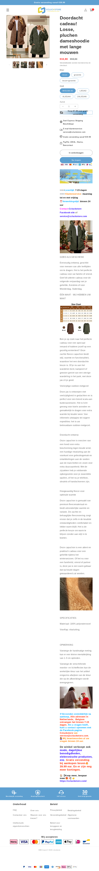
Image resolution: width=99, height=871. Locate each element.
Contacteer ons (19, 815)
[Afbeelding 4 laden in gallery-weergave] (39, 64)
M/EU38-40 (68, 91)
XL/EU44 (67, 96)
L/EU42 (83, 91)
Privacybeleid (56, 810)
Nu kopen (76, 160)
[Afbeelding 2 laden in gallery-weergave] (24, 64)
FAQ (15, 810)
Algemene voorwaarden (73, 816)
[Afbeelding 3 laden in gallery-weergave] (31, 64)
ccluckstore (56, 850)
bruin (65, 75)
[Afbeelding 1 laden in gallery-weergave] (16, 64)
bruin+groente (69, 81)
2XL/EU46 (82, 96)
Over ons (34, 810)
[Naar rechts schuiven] (47, 65)
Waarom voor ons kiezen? (38, 816)
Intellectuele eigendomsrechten (21, 824)
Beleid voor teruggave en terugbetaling (56, 826)
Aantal (62, 102)
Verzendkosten (65, 63)
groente (77, 75)
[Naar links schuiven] (9, 65)
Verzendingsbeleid (58, 815)
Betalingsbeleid (74, 810)
